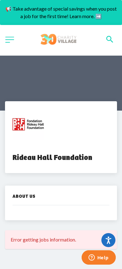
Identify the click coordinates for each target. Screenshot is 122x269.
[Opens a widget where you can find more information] (98, 258)
